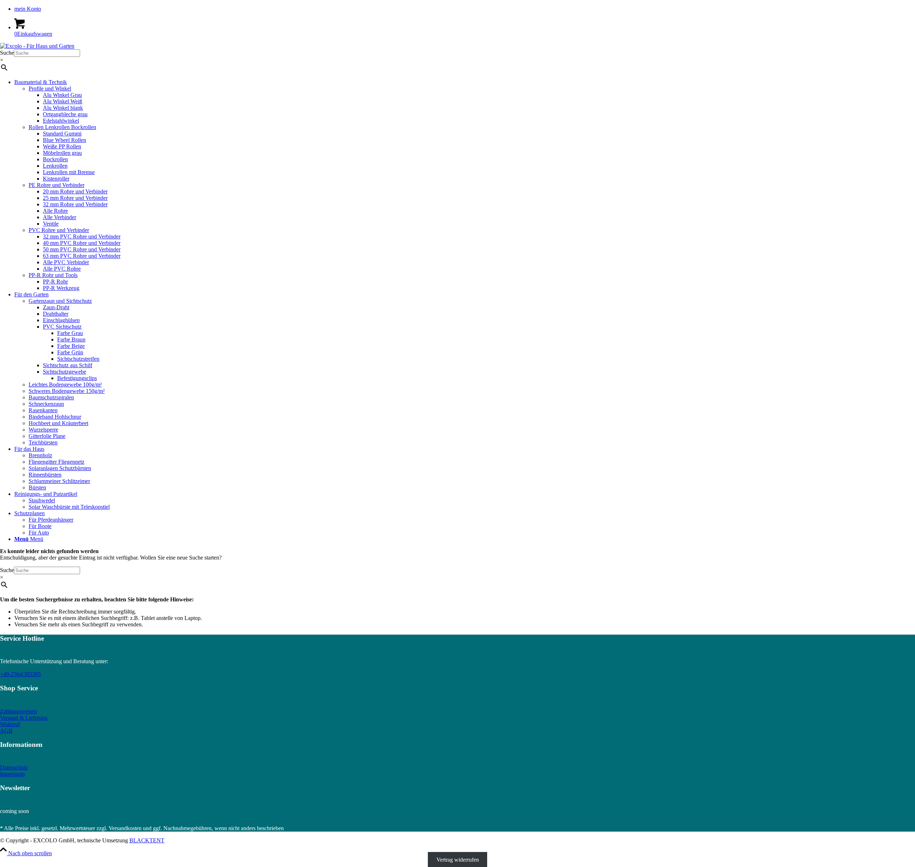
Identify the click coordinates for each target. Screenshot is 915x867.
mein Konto (27, 9)
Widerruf (10, 724)
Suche (7, 53)
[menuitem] (464, 9)
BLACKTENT (146, 840)
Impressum (12, 774)
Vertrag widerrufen (457, 860)
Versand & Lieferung (24, 718)
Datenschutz (14, 767)
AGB (6, 731)
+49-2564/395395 (20, 674)
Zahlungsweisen (18, 711)
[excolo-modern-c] (37, 46)
